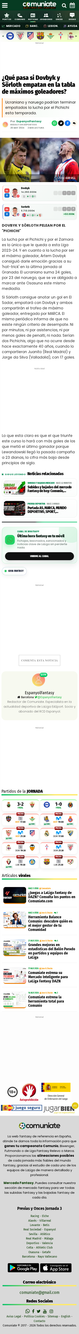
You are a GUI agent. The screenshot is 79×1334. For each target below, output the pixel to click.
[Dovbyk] (15, 193)
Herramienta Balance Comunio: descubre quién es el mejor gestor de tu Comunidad (50, 923)
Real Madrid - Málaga (39, 1238)
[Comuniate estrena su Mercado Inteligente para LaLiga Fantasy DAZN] (14, 975)
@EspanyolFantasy (49, 697)
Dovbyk (25, 188)
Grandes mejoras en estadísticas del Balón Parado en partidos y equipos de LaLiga (51, 951)
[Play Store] (24, 1268)
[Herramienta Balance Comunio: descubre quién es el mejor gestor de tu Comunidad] (14, 919)
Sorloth (25, 206)
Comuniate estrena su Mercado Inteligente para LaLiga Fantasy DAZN (48, 976)
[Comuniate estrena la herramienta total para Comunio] (14, 999)
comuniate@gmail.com (39, 1292)
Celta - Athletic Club (40, 1247)
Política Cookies (34, 1316)
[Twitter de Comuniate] (39, 1311)
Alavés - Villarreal (39, 1220)
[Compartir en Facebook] (67, 123)
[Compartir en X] (61, 123)
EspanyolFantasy (29, 121)
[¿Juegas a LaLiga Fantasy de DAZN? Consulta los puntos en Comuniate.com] (14, 895)
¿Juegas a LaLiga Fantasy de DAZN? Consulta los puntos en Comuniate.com (51, 896)
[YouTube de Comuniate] (45, 1311)
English (65, 1316)
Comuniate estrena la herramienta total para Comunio (46, 1001)
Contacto (39, 1321)
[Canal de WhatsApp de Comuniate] (28, 1311)
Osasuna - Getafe (39, 1252)
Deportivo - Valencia (39, 1243)
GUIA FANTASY (16, 570)
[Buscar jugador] (64, 5)
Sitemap (53, 1316)
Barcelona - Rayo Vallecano (39, 1256)
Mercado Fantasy (18, 1183)
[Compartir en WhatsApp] (54, 123)
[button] (74, 123)
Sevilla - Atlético (39, 1234)
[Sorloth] (15, 212)
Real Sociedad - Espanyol (39, 1229)
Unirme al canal (39, 556)
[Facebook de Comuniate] (33, 1311)
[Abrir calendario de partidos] (72, 5)
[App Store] (56, 1268)
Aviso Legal (14, 1316)
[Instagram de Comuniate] (51, 1311)
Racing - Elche (40, 1216)
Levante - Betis (39, 1225)
